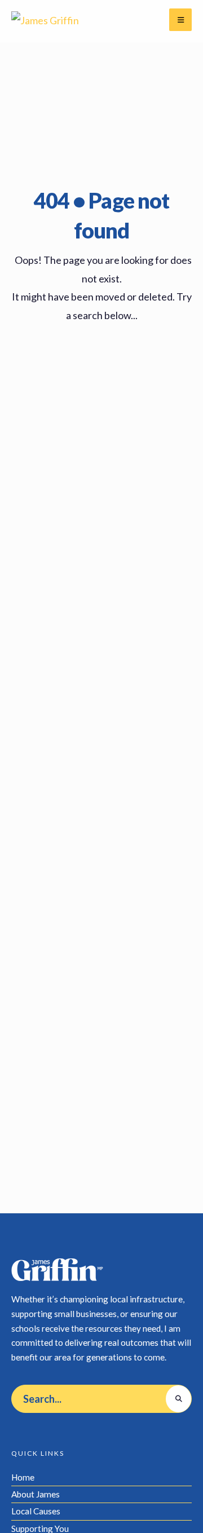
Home (22, 1477)
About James (35, 1494)
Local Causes (35, 1511)
